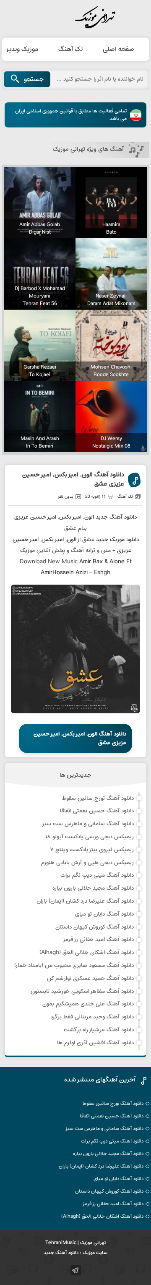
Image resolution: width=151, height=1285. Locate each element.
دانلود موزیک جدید (117, 540)
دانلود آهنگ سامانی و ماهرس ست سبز (88, 824)
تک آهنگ (70, 49)
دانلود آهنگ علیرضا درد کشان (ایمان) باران (85, 901)
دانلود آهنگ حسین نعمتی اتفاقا (97, 811)
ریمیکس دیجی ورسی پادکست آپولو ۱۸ (89, 837)
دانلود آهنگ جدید (116, 517)
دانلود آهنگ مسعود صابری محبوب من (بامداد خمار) (74, 965)
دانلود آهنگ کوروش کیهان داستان (94, 927)
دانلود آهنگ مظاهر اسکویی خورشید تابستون (82, 991)
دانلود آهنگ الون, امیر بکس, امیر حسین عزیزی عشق (73, 480)
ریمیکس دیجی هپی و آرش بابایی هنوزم (87, 863)
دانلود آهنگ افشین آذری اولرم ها (95, 1043)
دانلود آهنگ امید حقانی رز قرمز (98, 939)
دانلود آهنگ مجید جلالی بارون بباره (93, 888)
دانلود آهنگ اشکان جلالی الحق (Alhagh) (86, 952)
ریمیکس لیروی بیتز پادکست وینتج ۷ (92, 850)
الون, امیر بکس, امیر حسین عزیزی (54, 517)
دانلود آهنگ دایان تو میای (104, 914)
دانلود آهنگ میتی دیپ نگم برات (97, 875)
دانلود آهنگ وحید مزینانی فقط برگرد (92, 1017)
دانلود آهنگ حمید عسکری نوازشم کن (90, 978)
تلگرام (75, 1270)
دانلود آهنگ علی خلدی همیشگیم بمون (88, 1004)
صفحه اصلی (118, 49)
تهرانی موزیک (75, 17)
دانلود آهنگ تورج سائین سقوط (98, 798)
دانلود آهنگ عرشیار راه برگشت (99, 1030)
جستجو (34, 79)
